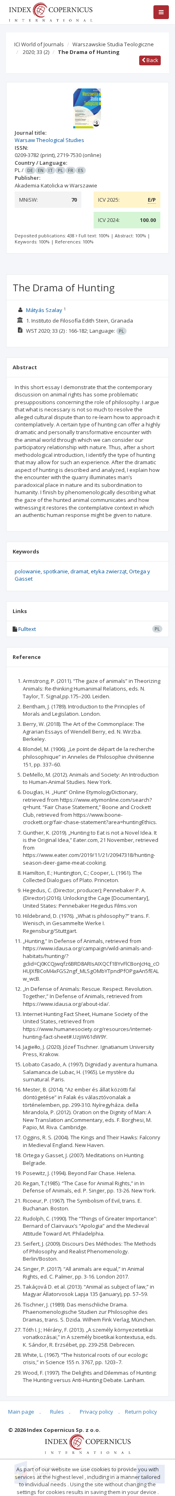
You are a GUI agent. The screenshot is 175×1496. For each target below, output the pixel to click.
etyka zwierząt (109, 571)
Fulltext (27, 629)
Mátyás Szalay (44, 310)
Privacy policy (96, 1411)
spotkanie (55, 571)
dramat (79, 571)
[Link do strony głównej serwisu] (50, 11)
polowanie (28, 571)
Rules (57, 1411)
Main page (21, 1411)
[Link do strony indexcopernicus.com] (87, 1443)
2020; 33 (36, 52)
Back (151, 60)
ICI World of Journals (39, 44)
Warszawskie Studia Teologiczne (113, 44)
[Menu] (161, 12)
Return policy (141, 1411)
